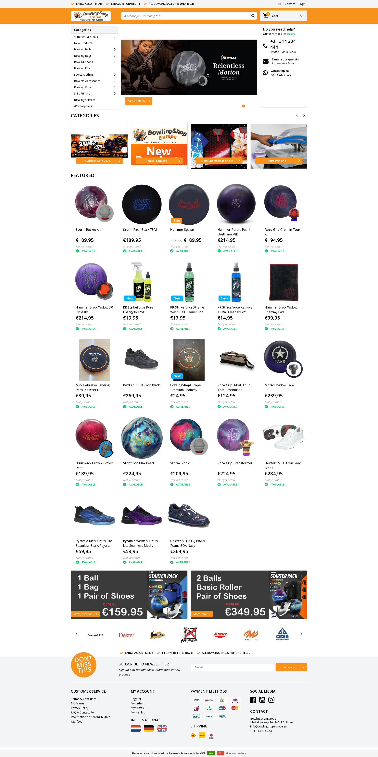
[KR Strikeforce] (189, 635)
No (220, 753)
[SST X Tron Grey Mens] (283, 438)
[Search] (253, 15)
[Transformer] (236, 438)
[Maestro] (222, 708)
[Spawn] (189, 204)
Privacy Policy (79, 708)
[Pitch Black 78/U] (142, 204)
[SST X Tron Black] (142, 360)
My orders (137, 703)
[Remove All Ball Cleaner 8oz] (236, 282)
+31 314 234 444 (261, 731)
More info (199, 614)
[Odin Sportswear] (282, 635)
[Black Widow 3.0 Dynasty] (94, 282)
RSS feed (76, 721)
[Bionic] (189, 438)
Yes (211, 753)
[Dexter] (126, 635)
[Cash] (222, 700)
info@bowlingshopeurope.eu (268, 726)
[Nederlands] (136, 730)
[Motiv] (251, 635)
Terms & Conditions (83, 699)
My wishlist (138, 712)
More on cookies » (236, 753)
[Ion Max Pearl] (142, 438)
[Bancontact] (196, 716)
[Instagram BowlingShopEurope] (271, 701)
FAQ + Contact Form (84, 712)
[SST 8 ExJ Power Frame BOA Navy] (189, 515)
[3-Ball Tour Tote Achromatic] (236, 360)
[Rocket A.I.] (94, 204)
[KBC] (209, 708)
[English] (279, 3)
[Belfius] (209, 700)
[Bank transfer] (196, 700)
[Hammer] (158, 635)
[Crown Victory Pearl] (94, 438)
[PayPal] (209, 716)
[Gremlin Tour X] (283, 204)
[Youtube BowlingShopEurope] (262, 701)
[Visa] (222, 716)
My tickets (137, 708)
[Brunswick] (95, 635)
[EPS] (235, 700)
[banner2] (249, 595)
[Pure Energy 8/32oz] (142, 282)
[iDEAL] (196, 708)
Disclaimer (77, 703)
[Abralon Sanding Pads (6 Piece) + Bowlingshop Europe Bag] (94, 360)
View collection (83, 614)
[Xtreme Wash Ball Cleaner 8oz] (189, 282)
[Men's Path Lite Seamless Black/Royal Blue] (94, 515)
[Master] (220, 635)
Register (136, 699)
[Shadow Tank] (283, 360)
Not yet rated (84, 246)
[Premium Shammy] (189, 360)
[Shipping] (193, 735)
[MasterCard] (235, 708)
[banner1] (129, 595)
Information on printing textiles (90, 717)
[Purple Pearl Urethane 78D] (236, 204)
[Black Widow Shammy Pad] (283, 282)
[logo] (91, 16)
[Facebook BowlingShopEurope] (253, 701)
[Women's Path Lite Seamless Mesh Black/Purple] (142, 515)
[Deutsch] (149, 730)
